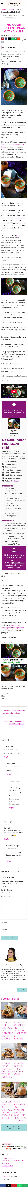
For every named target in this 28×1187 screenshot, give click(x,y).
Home (3, 9)
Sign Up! (5, 1176)
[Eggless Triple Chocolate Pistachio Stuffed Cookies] (7, 1018)
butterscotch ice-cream (13, 218)
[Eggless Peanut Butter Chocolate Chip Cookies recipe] (7, 1097)
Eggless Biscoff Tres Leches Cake (19, 1068)
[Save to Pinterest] (2, 38)
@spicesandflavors (17, 563)
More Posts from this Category (14, 1127)
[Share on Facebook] (6, 38)
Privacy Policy (8, 1158)
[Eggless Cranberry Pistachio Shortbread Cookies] (20, 1018)
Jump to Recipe (9, 47)
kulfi (18, 235)
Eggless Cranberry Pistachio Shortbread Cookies (20, 1030)
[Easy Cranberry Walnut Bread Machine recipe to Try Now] (20, 1097)
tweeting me (6, 628)
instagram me (18, 628)
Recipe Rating (6, 890)
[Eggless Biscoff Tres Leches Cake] (20, 1059)
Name (4, 923)
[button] (10, 433)
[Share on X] (9, 38)
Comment (5, 896)
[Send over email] (15, 38)
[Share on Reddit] (18, 38)
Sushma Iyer (16, 481)
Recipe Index (7, 1166)
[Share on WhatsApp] (12, 38)
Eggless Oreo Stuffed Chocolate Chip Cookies (7, 1070)
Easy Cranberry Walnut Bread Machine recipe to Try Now (20, 1111)
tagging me (15, 625)
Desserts (11, 9)
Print (15, 431)
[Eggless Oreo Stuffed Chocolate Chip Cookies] (7, 1059)
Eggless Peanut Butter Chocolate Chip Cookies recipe (7, 1109)
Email (4, 930)
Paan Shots (5, 144)
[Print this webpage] (2, 42)
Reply (6, 757)
